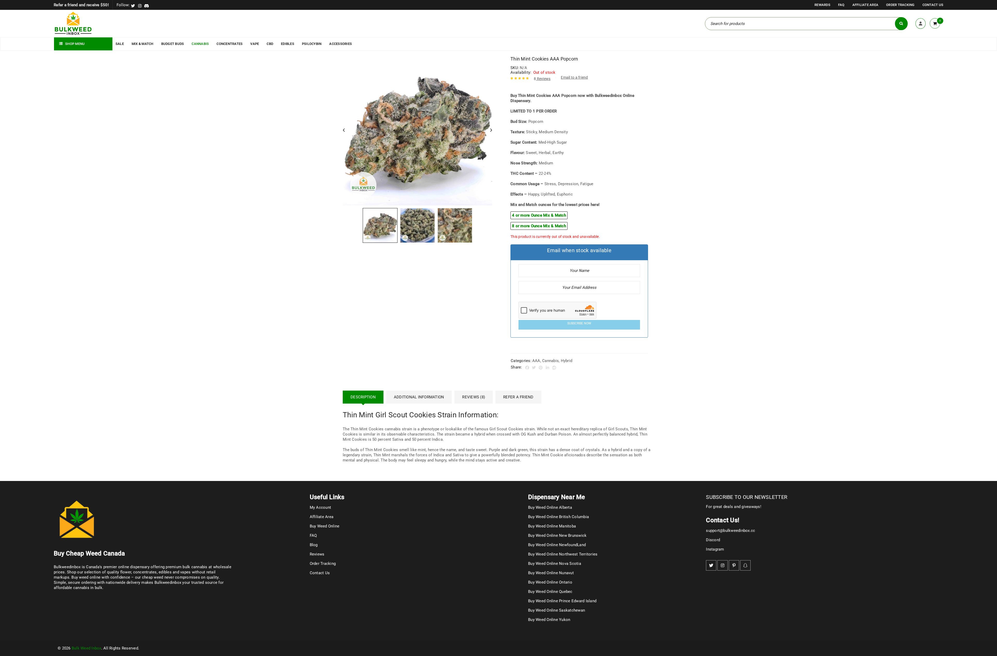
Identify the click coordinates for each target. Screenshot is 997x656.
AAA (536, 360)
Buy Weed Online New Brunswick (557, 535)
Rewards (822, 5)
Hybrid (566, 360)
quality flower (119, 572)
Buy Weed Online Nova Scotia (554, 563)
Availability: (520, 72)
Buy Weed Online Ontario (550, 582)
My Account (320, 507)
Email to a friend (574, 77)
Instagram (715, 549)
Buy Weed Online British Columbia (558, 516)
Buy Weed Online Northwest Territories (562, 554)
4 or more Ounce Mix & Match (539, 215)
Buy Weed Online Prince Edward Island (562, 601)
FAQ (841, 5)
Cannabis (550, 360)
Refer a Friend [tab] (518, 397)
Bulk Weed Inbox (86, 648)
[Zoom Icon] (417, 130)
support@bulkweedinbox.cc (730, 530)
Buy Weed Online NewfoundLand (557, 545)
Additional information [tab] (419, 397)
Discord (713, 540)
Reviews (542, 79)
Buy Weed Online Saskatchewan (556, 610)
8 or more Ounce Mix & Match (539, 226)
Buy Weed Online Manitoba (552, 526)
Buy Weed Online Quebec (550, 591)
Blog (314, 545)
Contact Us (933, 5)
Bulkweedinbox (167, 582)
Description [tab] (363, 397)
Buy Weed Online (325, 526)
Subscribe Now (579, 323)
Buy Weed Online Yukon (549, 619)
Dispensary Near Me (556, 497)
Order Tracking (900, 5)
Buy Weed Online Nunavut (551, 573)
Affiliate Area (865, 5)
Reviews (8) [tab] (473, 397)
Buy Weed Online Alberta (550, 507)
